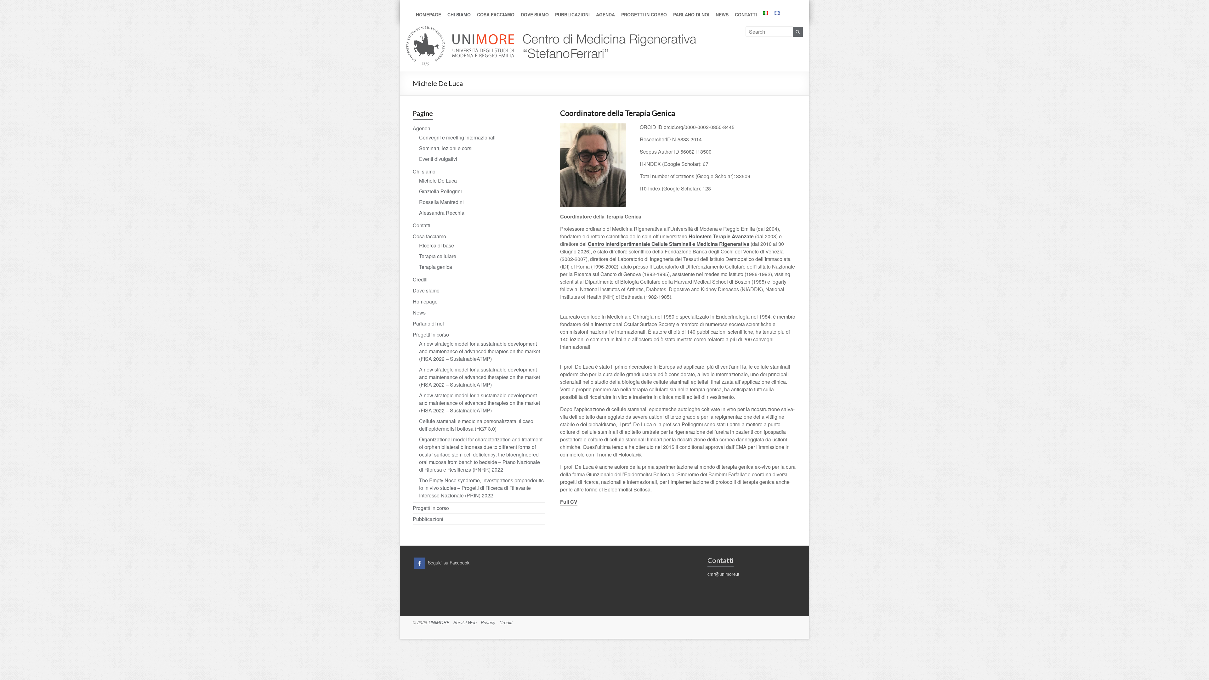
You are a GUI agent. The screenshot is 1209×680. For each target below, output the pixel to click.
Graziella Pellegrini (440, 191)
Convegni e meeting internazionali (457, 137)
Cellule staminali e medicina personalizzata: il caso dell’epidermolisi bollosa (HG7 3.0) (476, 424)
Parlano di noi (691, 14)
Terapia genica (435, 266)
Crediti (420, 279)
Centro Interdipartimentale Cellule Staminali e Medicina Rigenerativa (668, 243)
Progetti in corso (644, 14)
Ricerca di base (436, 245)
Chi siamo (459, 14)
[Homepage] (607, 30)
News (722, 14)
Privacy (488, 622)
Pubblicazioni (572, 14)
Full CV (568, 501)
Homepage (428, 14)
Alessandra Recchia (441, 212)
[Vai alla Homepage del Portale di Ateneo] (460, 30)
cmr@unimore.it (723, 574)
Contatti (746, 14)
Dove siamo (535, 14)
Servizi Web (465, 622)
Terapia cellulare (437, 256)
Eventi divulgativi (438, 158)
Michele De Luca (438, 180)
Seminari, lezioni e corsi (446, 148)
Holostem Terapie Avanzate (721, 236)
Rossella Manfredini (441, 202)
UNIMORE (439, 622)
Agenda (605, 14)
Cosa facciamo (495, 14)
